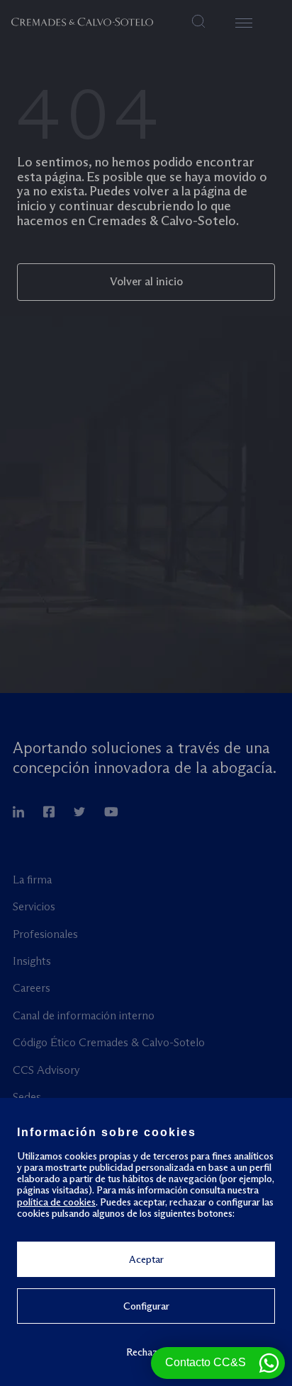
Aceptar (146, 1259)
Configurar (146, 1306)
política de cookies (56, 1202)
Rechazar (146, 1352)
